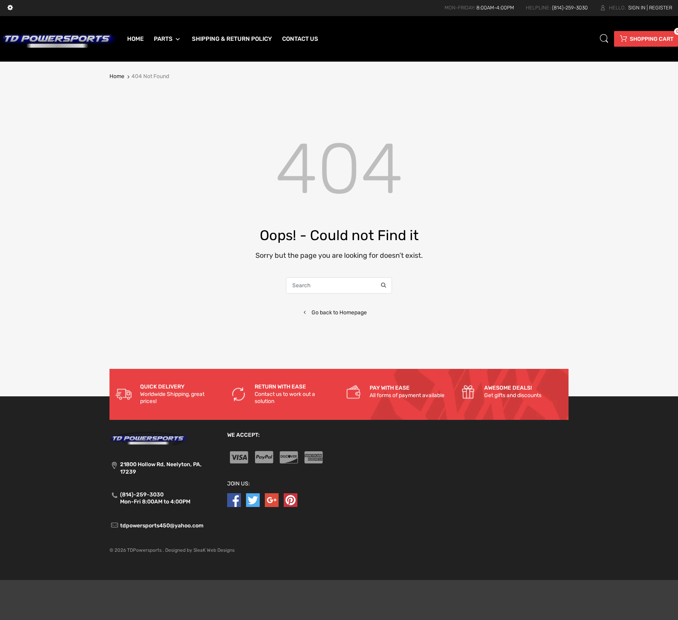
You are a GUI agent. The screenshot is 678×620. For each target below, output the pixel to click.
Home (116, 76)
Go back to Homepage (339, 312)
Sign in (636, 8)
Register (660, 8)
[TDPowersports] (58, 38)
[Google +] (272, 499)
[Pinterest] (290, 499)
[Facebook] (234, 499)
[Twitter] (253, 499)
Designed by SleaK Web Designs (200, 550)
